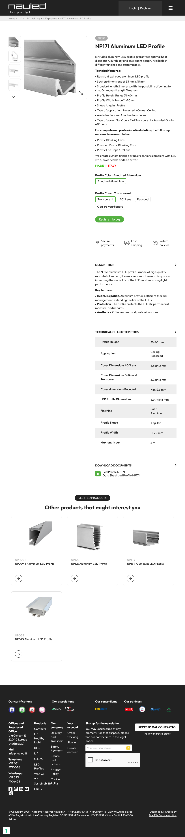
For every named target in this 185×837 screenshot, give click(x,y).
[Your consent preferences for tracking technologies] (6, 830)
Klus (37, 748)
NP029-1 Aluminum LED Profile (35, 563)
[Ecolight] (101, 708)
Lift (36, 753)
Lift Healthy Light (39, 738)
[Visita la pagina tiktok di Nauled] (11, 793)
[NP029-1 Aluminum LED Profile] (18, 578)
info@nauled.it (17, 753)
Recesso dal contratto (157, 727)
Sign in (71, 742)
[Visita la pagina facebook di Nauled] (10, 788)
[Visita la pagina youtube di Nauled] (27, 788)
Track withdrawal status (157, 733)
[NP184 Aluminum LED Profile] (130, 578)
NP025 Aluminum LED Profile (33, 639)
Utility (38, 789)
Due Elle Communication (163, 815)
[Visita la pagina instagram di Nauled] (16, 788)
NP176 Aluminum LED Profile (89, 563)
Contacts (40, 729)
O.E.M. (38, 759)
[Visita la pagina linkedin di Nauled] (21, 788)
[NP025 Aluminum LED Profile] (18, 654)
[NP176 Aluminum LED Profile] (74, 578)
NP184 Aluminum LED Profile (145, 563)
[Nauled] (62, 8)
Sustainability (42, 783)
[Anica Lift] (56, 708)
